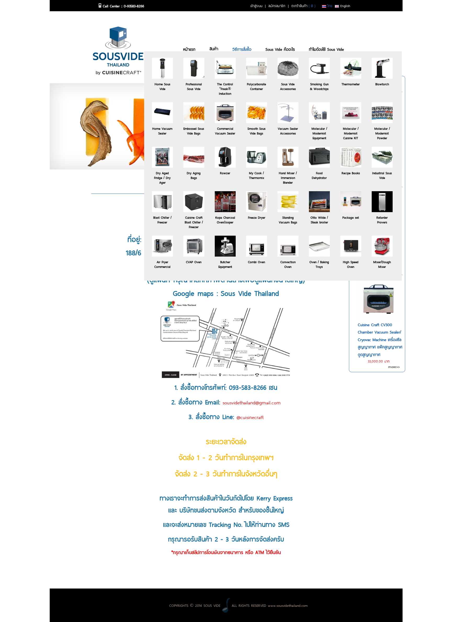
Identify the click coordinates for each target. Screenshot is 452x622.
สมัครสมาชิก (276, 5)
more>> (394, 366)
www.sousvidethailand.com (288, 605)
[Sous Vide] (118, 50)
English (344, 5)
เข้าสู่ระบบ (256, 5)
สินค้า (214, 48)
